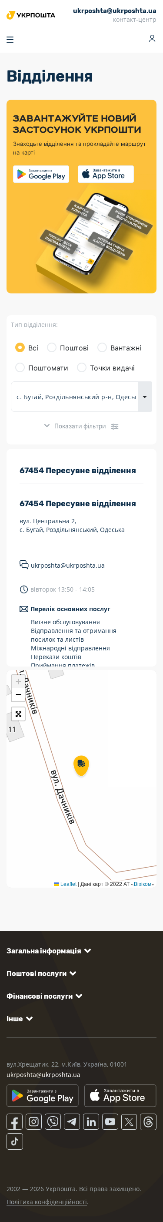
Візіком (142, 883)
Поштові (74, 347)
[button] (81, 766)
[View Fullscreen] (18, 713)
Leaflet (68, 883)
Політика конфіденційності (47, 1202)
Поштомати (48, 368)
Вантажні (125, 347)
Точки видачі (112, 368)
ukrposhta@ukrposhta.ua (68, 565)
